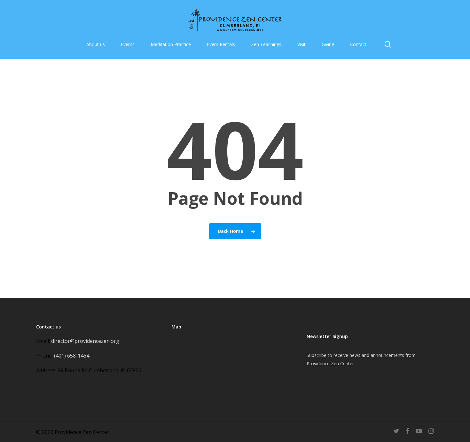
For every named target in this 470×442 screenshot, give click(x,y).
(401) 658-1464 (71, 355)
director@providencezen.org (85, 340)
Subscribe (316, 355)
